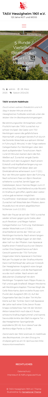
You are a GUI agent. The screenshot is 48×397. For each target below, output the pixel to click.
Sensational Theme (31, 392)
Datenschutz (24, 371)
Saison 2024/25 (21, 93)
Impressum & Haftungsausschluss (24, 375)
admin (12, 89)
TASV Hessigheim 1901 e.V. (24, 14)
